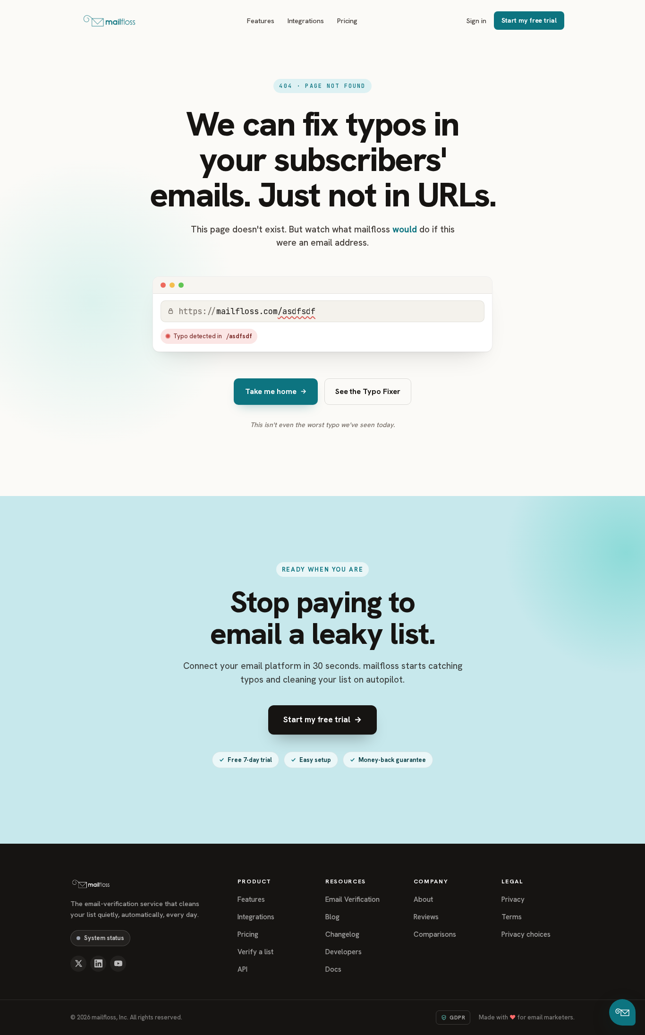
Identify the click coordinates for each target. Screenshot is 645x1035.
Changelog (342, 934)
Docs (333, 969)
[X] (78, 964)
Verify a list (255, 952)
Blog (332, 917)
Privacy (513, 899)
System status (104, 938)
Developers (343, 952)
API (242, 969)
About (423, 899)
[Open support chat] (622, 1012)
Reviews (426, 917)
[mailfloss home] (109, 20)
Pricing (347, 20)
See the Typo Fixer (368, 391)
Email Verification (352, 899)
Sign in (476, 20)
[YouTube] (118, 964)
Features (260, 20)
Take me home (275, 391)
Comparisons (435, 934)
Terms (511, 917)
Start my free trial (529, 20)
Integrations (306, 20)
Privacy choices (526, 934)
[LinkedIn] (98, 964)
